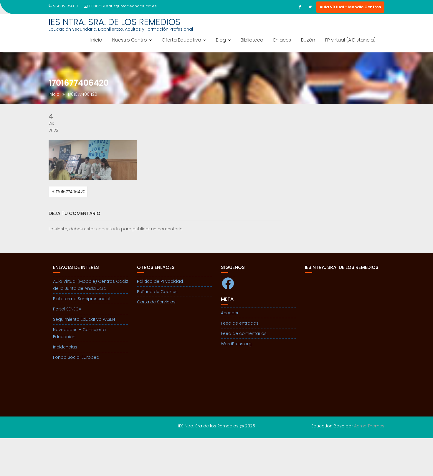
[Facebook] (299, 7)
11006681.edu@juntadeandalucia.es (123, 6)
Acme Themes (369, 426)
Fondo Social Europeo (76, 357)
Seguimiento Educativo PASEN (84, 319)
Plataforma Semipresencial (81, 299)
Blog (221, 40)
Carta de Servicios (156, 302)
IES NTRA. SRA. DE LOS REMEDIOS (115, 22)
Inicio (96, 40)
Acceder (230, 313)
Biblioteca (252, 40)
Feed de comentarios (244, 333)
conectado (108, 229)
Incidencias (65, 347)
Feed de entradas (240, 323)
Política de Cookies (157, 292)
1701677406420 (70, 192)
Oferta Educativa (181, 40)
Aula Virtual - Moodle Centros (350, 7)
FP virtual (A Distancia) (350, 40)
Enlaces (282, 40)
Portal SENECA (67, 309)
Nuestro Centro (129, 40)
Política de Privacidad (160, 281)
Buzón (308, 40)
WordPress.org (236, 344)
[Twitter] (310, 7)
